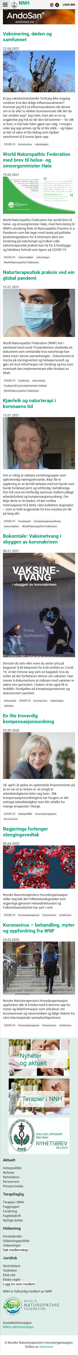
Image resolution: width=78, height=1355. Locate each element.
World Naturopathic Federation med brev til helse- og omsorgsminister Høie (36, 160)
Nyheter (9, 1172)
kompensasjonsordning (47, 521)
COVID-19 (9, 144)
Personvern (11, 1182)
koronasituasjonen (45, 813)
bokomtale (10, 700)
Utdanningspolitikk (16, 1241)
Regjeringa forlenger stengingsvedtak (25, 832)
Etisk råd (9, 1275)
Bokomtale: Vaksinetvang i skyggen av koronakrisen (32, 539)
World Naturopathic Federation (21, 262)
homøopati (24, 521)
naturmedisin (25, 257)
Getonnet (46, 1347)
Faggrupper (11, 1207)
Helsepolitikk (12, 1168)
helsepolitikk (25, 813)
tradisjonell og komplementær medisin (25, 385)
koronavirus (25, 144)
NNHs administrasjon (18, 1327)
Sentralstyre (11, 1266)
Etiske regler (12, 1279)
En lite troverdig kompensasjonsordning (28, 718)
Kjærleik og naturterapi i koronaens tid (29, 403)
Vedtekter (10, 1270)
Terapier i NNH (13, 1202)
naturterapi (42, 257)
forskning (23, 380)
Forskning (10, 1211)
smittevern (65, 915)
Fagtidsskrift (12, 1216)
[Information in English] (52, 6)
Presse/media (13, 1186)
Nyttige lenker (13, 1220)
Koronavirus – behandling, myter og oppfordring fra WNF (39, 928)
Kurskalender (12, 1236)
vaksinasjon (41, 144)
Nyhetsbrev (11, 1177)
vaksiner (8, 705)
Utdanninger (12, 1245)
